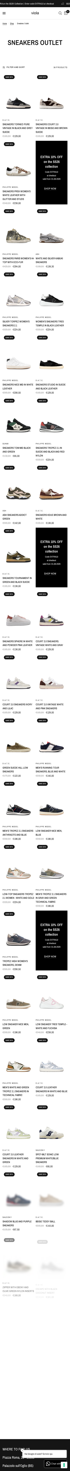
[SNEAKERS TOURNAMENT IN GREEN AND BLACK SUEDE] (18, 549)
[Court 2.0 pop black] (18, 1318)
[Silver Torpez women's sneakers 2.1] (18, 292)
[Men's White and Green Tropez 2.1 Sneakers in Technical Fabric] (18, 1058)
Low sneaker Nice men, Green (16, 1026)
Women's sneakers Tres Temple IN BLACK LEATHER (50, 323)
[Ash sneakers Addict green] (18, 485)
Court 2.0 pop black (14, 1348)
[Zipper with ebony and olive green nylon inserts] (18, 1255)
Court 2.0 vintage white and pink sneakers (50, 706)
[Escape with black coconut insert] (51, 1255)
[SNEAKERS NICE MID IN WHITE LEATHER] (18, 355)
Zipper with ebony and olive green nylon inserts (18, 1286)
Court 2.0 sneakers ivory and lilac (17, 706)
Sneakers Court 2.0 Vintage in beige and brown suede (51, 128)
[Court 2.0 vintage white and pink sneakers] (51, 675)
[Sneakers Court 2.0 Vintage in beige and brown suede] (51, 95)
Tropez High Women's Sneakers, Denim (15, 963)
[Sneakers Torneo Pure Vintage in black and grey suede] (18, 95)
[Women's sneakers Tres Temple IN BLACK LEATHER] (51, 292)
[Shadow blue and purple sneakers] (18, 1192)
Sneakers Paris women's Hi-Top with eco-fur (18, 260)
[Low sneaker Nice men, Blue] (51, 801)
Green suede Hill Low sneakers (15, 769)
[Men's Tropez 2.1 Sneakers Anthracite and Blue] (18, 801)
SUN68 (6, 443)
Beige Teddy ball (45, 1221)
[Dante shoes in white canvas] (18, 1378)
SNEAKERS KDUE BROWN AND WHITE (51, 517)
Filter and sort (16, 67)
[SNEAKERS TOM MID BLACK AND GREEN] (18, 418)
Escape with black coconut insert (46, 1286)
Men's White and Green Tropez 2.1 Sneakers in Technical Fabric (16, 1091)
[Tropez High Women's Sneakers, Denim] (18, 932)
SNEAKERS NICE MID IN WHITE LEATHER (18, 386)
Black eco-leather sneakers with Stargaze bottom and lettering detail (50, 1402)
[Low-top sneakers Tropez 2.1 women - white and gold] (18, 865)
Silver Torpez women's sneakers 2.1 (16, 323)
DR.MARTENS (9, 1403)
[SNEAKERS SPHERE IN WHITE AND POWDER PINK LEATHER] (18, 612)
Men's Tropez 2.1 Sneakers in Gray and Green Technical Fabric (51, 898)
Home (5, 23)
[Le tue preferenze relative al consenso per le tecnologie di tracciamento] (64, 1465)
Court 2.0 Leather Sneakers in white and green (15, 1158)
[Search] (60, 13)
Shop (12, 23)
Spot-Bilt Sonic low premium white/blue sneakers (47, 1158)
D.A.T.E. (6, 120)
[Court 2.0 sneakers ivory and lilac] (18, 675)
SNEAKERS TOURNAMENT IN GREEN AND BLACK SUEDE (17, 580)
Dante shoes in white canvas (15, 1409)
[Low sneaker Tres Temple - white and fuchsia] (51, 995)
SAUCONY (40, 1150)
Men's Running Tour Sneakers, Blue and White (50, 769)
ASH (37, 254)
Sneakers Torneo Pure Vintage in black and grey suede (18, 128)
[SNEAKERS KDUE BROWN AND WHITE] (51, 485)
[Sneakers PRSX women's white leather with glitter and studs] (18, 162)
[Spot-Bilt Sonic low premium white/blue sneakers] (51, 1125)
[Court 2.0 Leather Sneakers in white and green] (18, 1125)
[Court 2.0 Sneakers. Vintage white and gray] (51, 612)
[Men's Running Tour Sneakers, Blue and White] (51, 738)
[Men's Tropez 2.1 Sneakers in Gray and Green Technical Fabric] (51, 865)
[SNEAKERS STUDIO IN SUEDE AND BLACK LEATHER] (51, 355)
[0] (65, 13)
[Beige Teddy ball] (51, 1192)
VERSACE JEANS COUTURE (48, 1392)
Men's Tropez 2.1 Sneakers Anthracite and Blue (18, 833)
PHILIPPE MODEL (10, 187)
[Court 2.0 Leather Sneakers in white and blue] (51, 1058)
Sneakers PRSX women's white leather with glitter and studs (17, 195)
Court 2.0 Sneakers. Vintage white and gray (49, 643)
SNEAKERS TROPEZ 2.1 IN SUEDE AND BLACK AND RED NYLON (50, 451)
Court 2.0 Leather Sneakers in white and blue (51, 1089)
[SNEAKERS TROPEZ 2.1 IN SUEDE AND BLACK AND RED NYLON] (51, 418)
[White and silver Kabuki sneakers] (51, 229)
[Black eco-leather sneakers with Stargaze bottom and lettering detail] (51, 1373)
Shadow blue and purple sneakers (17, 1223)
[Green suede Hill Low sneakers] (18, 738)
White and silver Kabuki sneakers (49, 260)
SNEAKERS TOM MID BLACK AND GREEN (17, 450)
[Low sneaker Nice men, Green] (18, 995)
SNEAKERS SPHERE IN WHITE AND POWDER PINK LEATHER (18, 643)
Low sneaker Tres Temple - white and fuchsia (51, 1026)
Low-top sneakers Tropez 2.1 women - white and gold (18, 896)
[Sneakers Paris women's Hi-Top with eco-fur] (18, 229)
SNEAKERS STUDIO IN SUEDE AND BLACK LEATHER (51, 386)
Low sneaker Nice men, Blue (49, 833)
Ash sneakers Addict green (15, 517)
